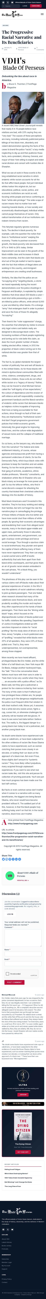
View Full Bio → (23, 880)
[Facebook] (3, 2)
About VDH (5, 1239)
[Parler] (9, 859)
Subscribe (36, 6)
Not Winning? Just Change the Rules (18, 1182)
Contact (4, 1282)
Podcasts (5, 1249)
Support (4, 1269)
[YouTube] (12, 2)
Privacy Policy (7, 1279)
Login (25, 6)
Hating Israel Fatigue (12, 1169)
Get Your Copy (23, 1152)
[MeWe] (16, 859)
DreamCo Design (26, 1294)
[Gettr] (13, 859)
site (27, 773)
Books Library (6, 1246)
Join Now (23, 1094)
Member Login (7, 1262)
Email (7, 959)
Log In (10, 914)
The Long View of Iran (13, 1186)
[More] (19, 859)
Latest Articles (7, 1242)
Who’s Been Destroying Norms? (16, 1173)
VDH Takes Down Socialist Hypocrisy (18, 1178)
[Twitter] (3, 859)
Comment (8, 927)
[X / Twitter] (7, 2)
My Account (6, 1265)
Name (7, 950)
